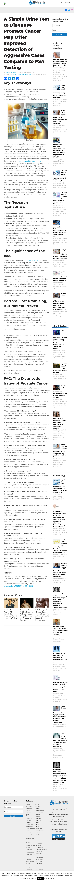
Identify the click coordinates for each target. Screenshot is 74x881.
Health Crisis (29, 832)
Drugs (37, 824)
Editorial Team (64, 819)
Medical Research (39, 841)
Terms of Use (57, 819)
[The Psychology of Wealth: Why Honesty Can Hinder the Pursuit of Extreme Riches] (11, 603)
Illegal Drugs (38, 837)
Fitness (37, 826)
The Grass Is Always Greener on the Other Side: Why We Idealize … (60, 367)
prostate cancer (32, 260)
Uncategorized (30, 871)
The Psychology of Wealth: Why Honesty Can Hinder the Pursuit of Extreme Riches (10, 614)
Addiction (28, 804)
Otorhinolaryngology (41, 849)
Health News (38, 832)
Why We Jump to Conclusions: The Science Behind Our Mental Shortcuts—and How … (60, 391)
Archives (37, 806)
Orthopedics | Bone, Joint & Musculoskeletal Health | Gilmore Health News (30, 852)
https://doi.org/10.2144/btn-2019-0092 (18, 586)
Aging (37, 804)
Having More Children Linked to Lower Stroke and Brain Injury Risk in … (60, 275)
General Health (39, 828)
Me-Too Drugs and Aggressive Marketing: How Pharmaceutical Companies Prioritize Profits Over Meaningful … (59, 301)
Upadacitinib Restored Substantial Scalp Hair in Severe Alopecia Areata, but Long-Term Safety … (59, 150)
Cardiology (38, 816)
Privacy (56, 821)
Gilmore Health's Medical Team (22, 74)
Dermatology (39, 820)
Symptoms (38, 867)
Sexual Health (39, 861)
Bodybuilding (29, 808)
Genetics (28, 830)
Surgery (28, 867)
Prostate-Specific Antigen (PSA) (29, 161)
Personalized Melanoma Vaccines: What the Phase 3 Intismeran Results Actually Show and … (60, 231)
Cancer (37, 808)
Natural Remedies (30, 845)
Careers (61, 821)
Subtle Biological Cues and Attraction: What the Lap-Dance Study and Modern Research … (60, 451)
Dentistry (28, 820)
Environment (29, 826)
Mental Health (39, 843)
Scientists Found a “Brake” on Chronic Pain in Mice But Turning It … (60, 175)
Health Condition (39, 830)
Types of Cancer (39, 869)
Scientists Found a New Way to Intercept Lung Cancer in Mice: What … (60, 198)
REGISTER (67, 2)
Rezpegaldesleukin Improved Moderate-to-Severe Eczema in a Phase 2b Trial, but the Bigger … (60, 63)
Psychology (29, 859)
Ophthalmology (39, 847)
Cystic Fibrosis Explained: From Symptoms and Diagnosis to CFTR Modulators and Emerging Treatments (59, 714)
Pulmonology (39, 859)
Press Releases (39, 857)
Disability (37, 822)
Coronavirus (29, 818)
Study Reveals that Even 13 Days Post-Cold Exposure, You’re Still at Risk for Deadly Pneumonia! (60, 739)
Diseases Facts (29, 824)
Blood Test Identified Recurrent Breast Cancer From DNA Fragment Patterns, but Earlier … (60, 91)
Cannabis (37, 814)
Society (28, 863)
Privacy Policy (49, 878)
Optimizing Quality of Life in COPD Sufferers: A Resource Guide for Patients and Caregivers (60, 658)
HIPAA (64, 823)
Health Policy (29, 834)
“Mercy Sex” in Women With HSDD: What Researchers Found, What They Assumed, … (60, 116)
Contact (51, 819)
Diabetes (28, 822)
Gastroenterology (30, 828)
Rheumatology (30, 861)
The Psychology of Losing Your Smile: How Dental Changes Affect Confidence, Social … (59, 420)
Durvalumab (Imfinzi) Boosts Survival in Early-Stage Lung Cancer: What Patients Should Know (60, 686)
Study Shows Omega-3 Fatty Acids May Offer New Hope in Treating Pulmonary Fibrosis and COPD (60, 546)
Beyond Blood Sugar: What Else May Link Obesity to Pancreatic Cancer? (60, 253)
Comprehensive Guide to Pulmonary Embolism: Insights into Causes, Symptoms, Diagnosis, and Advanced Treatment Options (60, 600)
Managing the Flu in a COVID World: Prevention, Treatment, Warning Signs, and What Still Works (60, 570)
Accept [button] (40, 878)
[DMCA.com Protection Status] (58, 837)
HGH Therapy (39, 834)
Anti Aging (29, 806)
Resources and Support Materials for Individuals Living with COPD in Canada (60, 630)
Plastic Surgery (39, 851)
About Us (50, 821)
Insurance (38, 839)
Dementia (38, 818)
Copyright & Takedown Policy (59, 824)
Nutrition (28, 847)
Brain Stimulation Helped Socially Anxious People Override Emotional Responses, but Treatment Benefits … (60, 339)
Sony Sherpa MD (11, 72)
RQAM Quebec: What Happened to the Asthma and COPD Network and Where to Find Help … (60, 486)
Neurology (38, 845)
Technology (29, 869)
